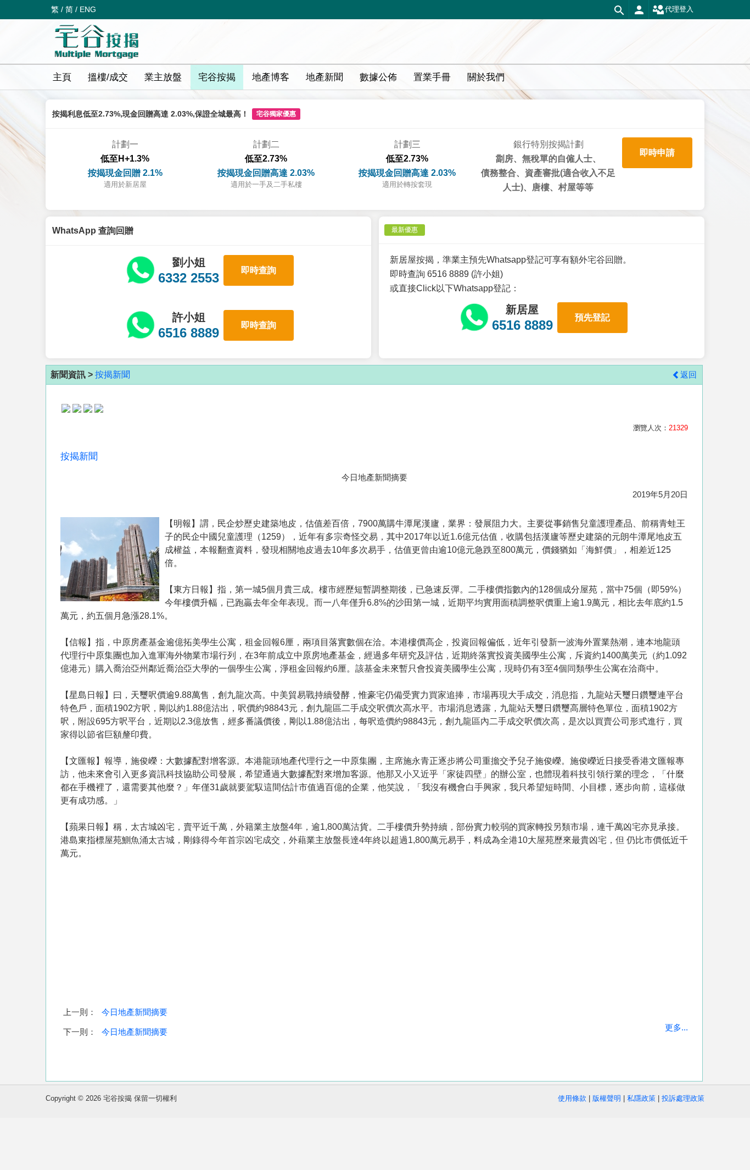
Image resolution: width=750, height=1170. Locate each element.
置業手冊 (432, 77)
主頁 (62, 77)
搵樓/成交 (108, 77)
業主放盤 (163, 77)
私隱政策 (641, 1098)
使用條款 (572, 1098)
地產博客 (270, 77)
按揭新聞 (112, 374)
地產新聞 (324, 77)
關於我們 (486, 77)
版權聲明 (606, 1098)
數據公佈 (378, 77)
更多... (676, 1027)
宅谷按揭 (217, 77)
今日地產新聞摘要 (134, 1012)
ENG (88, 9)
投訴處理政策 (683, 1098)
